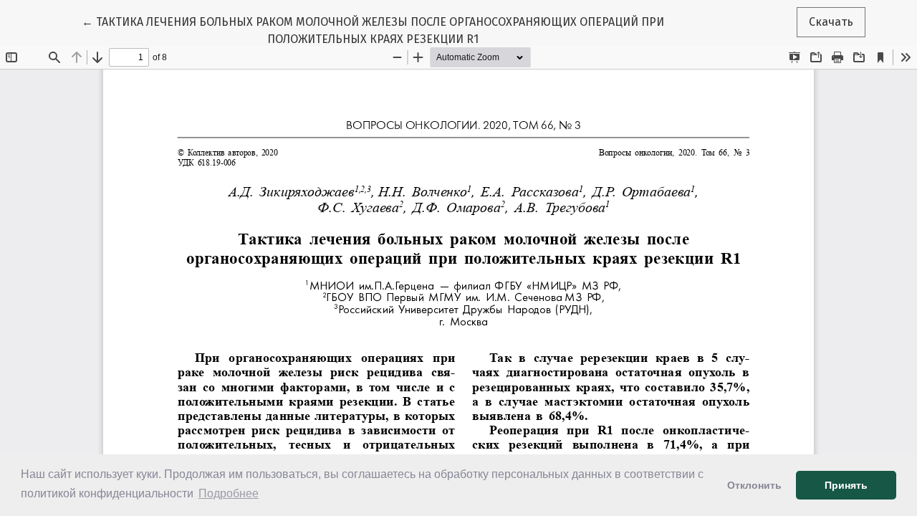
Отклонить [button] (754, 485)
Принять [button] (846, 485)
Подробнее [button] (228, 493)
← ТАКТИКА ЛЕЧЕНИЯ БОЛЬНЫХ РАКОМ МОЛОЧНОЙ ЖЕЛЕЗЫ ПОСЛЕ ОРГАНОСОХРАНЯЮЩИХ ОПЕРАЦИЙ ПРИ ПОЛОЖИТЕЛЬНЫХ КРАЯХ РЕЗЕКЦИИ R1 (373, 30)
